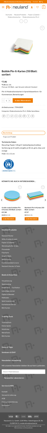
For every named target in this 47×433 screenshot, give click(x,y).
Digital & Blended (8, 294)
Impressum (6, 405)
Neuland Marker (7, 236)
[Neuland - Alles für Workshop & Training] (17, 7)
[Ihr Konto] (32, 7)
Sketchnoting (6, 284)
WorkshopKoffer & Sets (10, 246)
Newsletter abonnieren (14, 378)
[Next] (45, 205)
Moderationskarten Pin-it (31, 17)
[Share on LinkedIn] (24, 116)
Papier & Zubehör (34, 15)
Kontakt (35, 2)
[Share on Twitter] (12, 116)
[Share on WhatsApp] (4, 116)
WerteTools (6, 333)
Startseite (9, 15)
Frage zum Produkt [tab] (9, 137)
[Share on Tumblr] (28, 116)
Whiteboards (6, 259)
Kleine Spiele (6, 326)
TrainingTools (6, 322)
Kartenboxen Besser (9, 304)
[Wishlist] (37, 7)
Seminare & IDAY (9, 352)
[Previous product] (25, 21)
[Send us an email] (40, 2)
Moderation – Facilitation (11, 288)
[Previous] (1, 205)
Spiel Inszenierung (8, 301)
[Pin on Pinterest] (20, 116)
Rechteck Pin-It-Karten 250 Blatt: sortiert (34, 209)
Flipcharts (5, 253)
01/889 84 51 (14, 423)
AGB (3, 398)
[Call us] (42, 2)
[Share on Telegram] (32, 116)
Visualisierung (7, 281)
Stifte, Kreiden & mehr (9, 239)
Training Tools (7, 316)
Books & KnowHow (9, 275)
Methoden (5, 298)
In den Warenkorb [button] (8, 218)
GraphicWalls (6, 256)
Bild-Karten (6, 308)
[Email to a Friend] (16, 116)
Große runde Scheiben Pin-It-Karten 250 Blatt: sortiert (11, 209)
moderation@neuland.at (28, 423)
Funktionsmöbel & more (10, 263)
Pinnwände (6, 249)
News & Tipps (7, 347)
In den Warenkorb (23, 100)
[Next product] (21, 21)
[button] (3, 7)
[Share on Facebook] (8, 116)
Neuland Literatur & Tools (11, 266)
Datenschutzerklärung (9, 402)
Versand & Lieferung (9, 395)
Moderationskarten (14, 17)
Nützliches (5, 329)
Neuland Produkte (20, 15)
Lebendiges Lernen (8, 291)
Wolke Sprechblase (33, 111)
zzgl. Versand (19, 87)
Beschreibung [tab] (7, 133)
